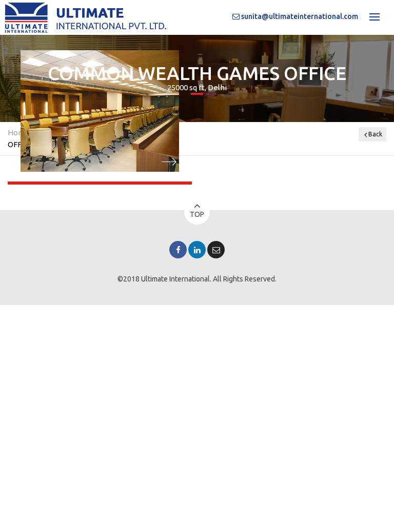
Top (197, 214)
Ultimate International (175, 279)
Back (375, 134)
